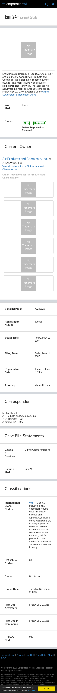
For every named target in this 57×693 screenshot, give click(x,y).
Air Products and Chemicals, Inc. (25, 159)
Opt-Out (30, 655)
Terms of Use (8, 655)
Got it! (46, 688)
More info (31, 690)
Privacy (20, 655)
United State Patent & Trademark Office (25, 93)
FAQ (3, 657)
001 (31, 502)
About (51, 655)
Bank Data (41, 655)
